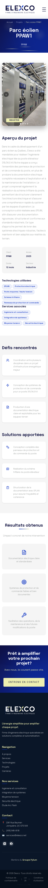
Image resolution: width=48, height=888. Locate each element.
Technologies (8, 763)
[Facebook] (11, 843)
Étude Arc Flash (9, 805)
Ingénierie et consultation (16, 312)
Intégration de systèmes (15, 318)
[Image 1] (20, 123)
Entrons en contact (24, 682)
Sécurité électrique (34, 323)
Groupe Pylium (29, 860)
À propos (6, 754)
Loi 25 (25, 879)
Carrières (6, 771)
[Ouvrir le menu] (44, 9)
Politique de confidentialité (10, 879)
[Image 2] (23, 123)
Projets (20, 22)
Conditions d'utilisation (38, 879)
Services (6, 758)
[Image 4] (27, 123)
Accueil (11, 22)
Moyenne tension (12, 323)
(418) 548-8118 (12, 831)
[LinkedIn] (4, 843)
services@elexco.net (16, 835)
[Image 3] (25, 123)
